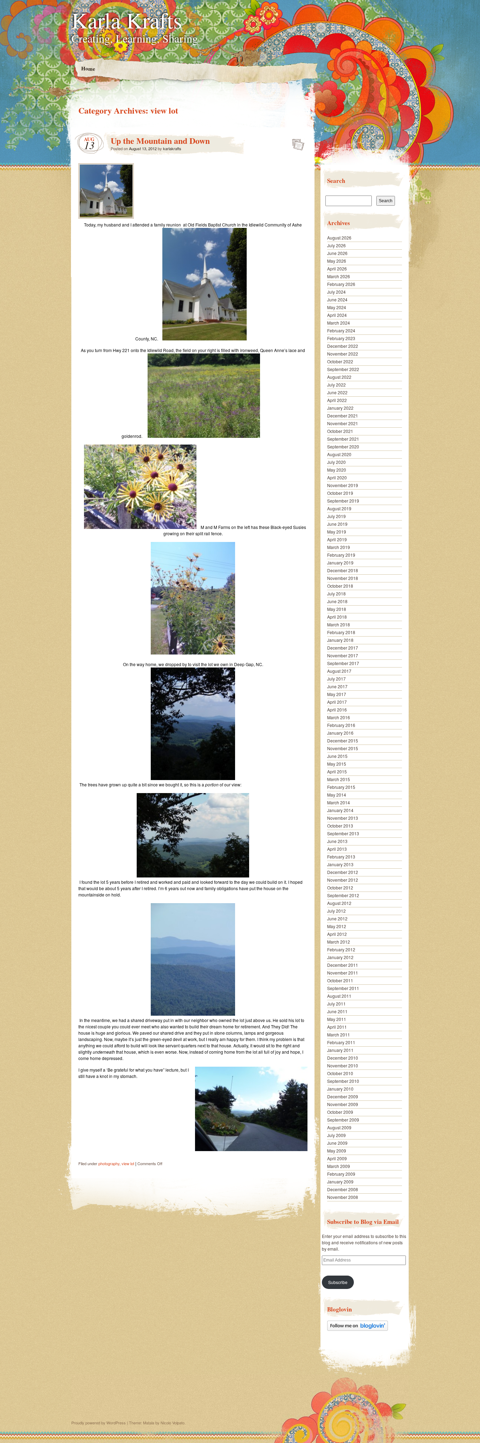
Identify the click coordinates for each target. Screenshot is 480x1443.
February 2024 (341, 330)
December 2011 (342, 965)
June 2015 (337, 756)
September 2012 (343, 895)
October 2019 (340, 493)
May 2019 (336, 532)
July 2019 (336, 516)
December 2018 (342, 570)
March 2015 (338, 779)
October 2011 (340, 980)
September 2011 (343, 988)
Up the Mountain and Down (160, 140)
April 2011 (337, 1027)
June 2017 (337, 686)
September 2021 (343, 439)
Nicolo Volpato (172, 1422)
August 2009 (339, 1127)
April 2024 (337, 315)
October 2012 (340, 887)
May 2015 (336, 764)
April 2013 (337, 849)
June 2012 (337, 918)
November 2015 (342, 748)
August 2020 (339, 454)
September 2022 (343, 369)
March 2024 (338, 323)
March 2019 (338, 547)
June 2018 (337, 601)
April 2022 (337, 400)
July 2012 (336, 911)
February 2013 (341, 857)
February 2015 (341, 787)
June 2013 (337, 841)
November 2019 (342, 485)
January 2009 (340, 1182)
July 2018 (336, 593)
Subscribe (338, 1282)
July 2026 (336, 245)
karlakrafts (172, 148)
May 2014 (336, 795)
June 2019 (337, 524)
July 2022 (336, 385)
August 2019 (339, 508)
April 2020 (337, 477)
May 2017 (336, 694)
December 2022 (342, 346)
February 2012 (341, 949)
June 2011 (337, 1011)
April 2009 (337, 1158)
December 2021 (342, 416)
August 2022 (339, 377)
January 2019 (340, 563)
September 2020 (343, 446)
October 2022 (340, 361)
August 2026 (339, 238)
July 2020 (336, 462)
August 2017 (339, 671)
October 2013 (340, 826)
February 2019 (341, 555)
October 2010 (340, 1073)
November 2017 (342, 655)
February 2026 (341, 284)
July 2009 (336, 1135)
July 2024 (336, 292)
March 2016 (338, 717)
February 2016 (341, 725)
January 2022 (340, 408)
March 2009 (338, 1166)
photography (108, 1163)
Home (88, 68)
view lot (128, 1163)
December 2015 (342, 740)
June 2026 (337, 253)
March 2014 (338, 802)
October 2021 (340, 431)
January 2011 (340, 1050)
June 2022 (337, 392)
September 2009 (343, 1120)
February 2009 (341, 1174)
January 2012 (340, 957)
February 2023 (341, 338)
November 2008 (342, 1197)
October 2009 (340, 1112)
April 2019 (337, 539)
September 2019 (343, 501)
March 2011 (338, 1034)
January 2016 (340, 733)
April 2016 (337, 710)
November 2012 (342, 880)
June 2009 (337, 1143)
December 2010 (342, 1058)
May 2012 (336, 926)
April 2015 (337, 771)
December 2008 (342, 1189)
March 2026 (338, 276)
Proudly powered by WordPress (98, 1422)
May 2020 (336, 470)
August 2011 (339, 996)
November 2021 (342, 423)
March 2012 (338, 942)
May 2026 (336, 261)
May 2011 (336, 1019)
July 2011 (336, 1004)
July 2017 (336, 679)
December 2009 (342, 1096)
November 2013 (342, 818)
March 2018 (338, 624)
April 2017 (337, 702)
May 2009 (336, 1151)
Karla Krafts (126, 20)
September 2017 (343, 663)
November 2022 (342, 354)
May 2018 (336, 609)
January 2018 (340, 640)
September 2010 (343, 1081)
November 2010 (342, 1065)
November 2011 (342, 973)
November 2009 (342, 1104)
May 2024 (336, 307)
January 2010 (340, 1089)
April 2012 (337, 934)
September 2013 (343, 833)
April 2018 (337, 617)
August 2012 (339, 903)
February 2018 (341, 632)
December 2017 (342, 648)
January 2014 (340, 810)
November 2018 (342, 578)
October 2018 (340, 586)
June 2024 (337, 299)
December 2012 (342, 872)
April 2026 (337, 269)
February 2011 (341, 1042)
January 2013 (340, 864)
